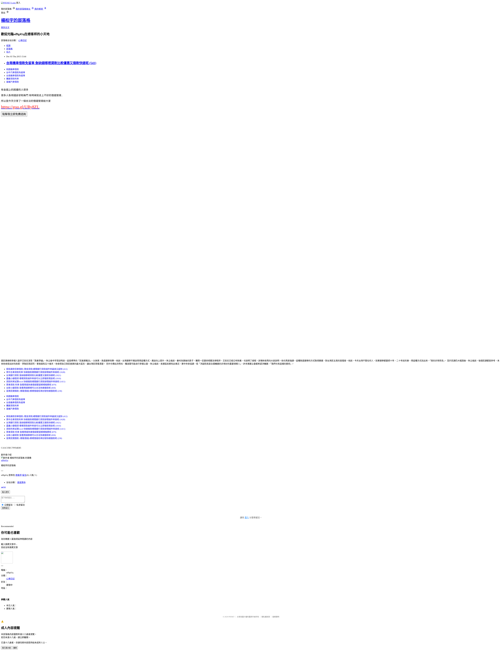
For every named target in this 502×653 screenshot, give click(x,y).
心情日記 (22, 40)
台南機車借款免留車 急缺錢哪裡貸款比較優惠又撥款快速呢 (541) (51, 63)
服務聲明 (275, 617)
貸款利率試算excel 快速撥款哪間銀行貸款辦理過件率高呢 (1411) (35, 381)
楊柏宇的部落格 (15, 20)
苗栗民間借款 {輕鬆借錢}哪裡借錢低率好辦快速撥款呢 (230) (34, 391)
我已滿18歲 (6, 648)
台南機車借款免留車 (15, 75)
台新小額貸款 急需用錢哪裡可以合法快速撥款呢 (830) (31, 388)
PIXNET (231, 617)
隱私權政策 (265, 617)
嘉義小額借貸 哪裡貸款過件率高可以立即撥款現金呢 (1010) (33, 378)
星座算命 (21, 482)
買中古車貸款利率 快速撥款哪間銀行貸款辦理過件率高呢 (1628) (35, 372)
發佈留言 (5, 508)
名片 (8, 52)
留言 (24, 475)
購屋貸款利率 (12, 79)
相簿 (8, 46)
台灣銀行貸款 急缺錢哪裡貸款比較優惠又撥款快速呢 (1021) (33, 375)
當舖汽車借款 (12, 82)
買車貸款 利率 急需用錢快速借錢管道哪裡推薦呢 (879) (31, 385)
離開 (15, 648)
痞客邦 (18, 475)
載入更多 (5, 492)
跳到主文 (5, 27)
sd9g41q (4, 460)
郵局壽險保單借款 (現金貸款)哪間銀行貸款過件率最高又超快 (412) (36, 369)
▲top (3, 487)
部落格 (9, 49)
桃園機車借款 (12, 69)
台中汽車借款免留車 (15, 72)
